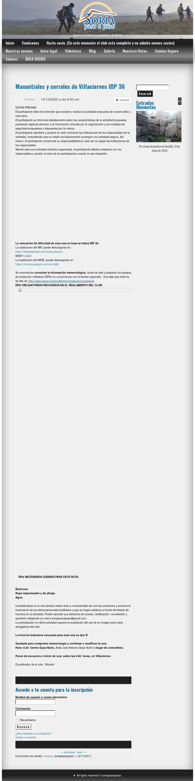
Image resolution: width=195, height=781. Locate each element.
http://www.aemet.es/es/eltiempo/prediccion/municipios (61, 281)
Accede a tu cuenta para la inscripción (54, 689)
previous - (69, 752)
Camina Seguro (167, 51)
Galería (109, 51)
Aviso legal (48, 51)
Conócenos (30, 43)
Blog (92, 51)
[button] (179, 99)
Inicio (10, 43)
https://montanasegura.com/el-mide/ (37, 264)
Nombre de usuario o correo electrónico (41, 697)
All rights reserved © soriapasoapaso (99, 775)
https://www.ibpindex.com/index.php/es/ (39, 251)
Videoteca (73, 51)
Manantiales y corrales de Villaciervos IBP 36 (70, 86)
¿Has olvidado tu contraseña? (33, 733)
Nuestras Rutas (135, 51)
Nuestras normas (19, 51)
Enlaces (12, 59)
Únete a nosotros (25, 737)
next (81, 752)
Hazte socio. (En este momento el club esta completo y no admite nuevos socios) (110, 43)
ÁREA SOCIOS (35, 59)
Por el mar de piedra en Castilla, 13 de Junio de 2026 (159, 148)
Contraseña (22, 708)
